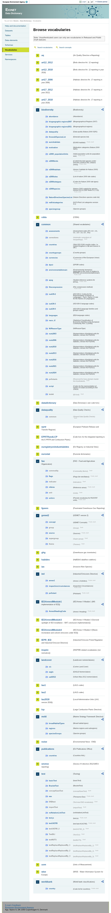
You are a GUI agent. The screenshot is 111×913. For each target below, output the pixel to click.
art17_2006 (47, 80)
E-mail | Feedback (13, 905)
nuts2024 (52, 373)
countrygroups (55, 253)
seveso (45, 764)
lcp (43, 709)
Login (84, 2)
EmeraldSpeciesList (57, 137)
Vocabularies (11, 50)
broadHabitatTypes (56, 723)
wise (43, 872)
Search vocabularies (45, 47)
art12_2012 (47, 62)
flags (51, 476)
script (51, 386)
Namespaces (10, 59)
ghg (43, 552)
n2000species (54, 189)
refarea (52, 487)
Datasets (9, 31)
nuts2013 (52, 353)
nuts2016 (52, 360)
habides (45, 560)
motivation (53, 148)
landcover (46, 660)
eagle (51, 672)
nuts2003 (52, 334)
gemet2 (45, 515)
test (43, 774)
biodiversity (47, 110)
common (45, 224)
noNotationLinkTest (57, 813)
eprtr (43, 427)
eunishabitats (54, 142)
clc (50, 667)
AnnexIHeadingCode (57, 611)
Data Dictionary (25, 21)
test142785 (53, 823)
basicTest (53, 781)
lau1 (43, 685)
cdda (44, 217)
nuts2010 (52, 347)
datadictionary (48, 403)
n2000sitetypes (55, 182)
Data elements (11, 40)
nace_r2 (52, 320)
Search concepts (65, 47)
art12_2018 (47, 70)
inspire (44, 650)
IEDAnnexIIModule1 (51, 601)
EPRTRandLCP (49, 437)
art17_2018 (47, 100)
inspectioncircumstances (59, 586)
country (52, 889)
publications (47, 749)
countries (53, 245)
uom (43, 864)
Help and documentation (15, 26)
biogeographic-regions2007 (60, 122)
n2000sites (53, 177)
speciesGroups (55, 734)
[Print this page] (89, 2)
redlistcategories (56, 202)
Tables (8, 35)
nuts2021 (52, 366)
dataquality (53, 132)
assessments (54, 231)
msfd (44, 716)
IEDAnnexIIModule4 (51, 630)
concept (52, 522)
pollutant (52, 593)
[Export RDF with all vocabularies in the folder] (102, 110)
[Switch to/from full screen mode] (92, 2)
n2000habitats (54, 170)
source (52, 533)
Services (8, 54)
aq (42, 55)
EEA (16, 2)
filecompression (55, 287)
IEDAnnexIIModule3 (51, 620)
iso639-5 (52, 309)
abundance (53, 116)
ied (43, 574)
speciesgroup (54, 209)
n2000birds (53, 161)
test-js (51, 818)
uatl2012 (52, 677)
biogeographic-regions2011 (60, 127)
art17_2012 (47, 90)
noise (44, 742)
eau (50, 796)
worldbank (46, 882)
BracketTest (53, 786)
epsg (51, 280)
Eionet (16, 21)
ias (42, 567)
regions (52, 728)
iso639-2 (52, 294)
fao (43, 461)
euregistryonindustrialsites (55, 447)
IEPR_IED (46, 640)
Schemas (9, 45)
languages (53, 315)
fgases (44, 508)
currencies (53, 258)
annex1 (52, 581)
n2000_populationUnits (58, 154)
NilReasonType (55, 329)
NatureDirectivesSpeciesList (60, 197)
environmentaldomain (58, 270)
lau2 (43, 692)
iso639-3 (52, 304)
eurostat (45, 454)
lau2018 (45, 699)
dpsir (51, 265)
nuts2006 (52, 340)
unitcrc (52, 498)
